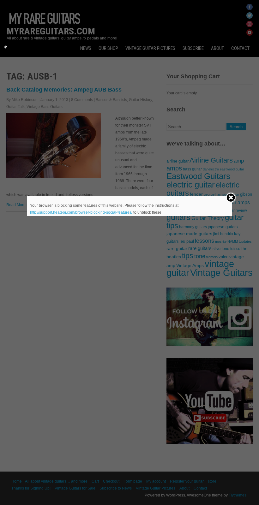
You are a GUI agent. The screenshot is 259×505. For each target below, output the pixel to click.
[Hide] (5, 47)
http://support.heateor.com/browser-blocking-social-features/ (81, 212)
